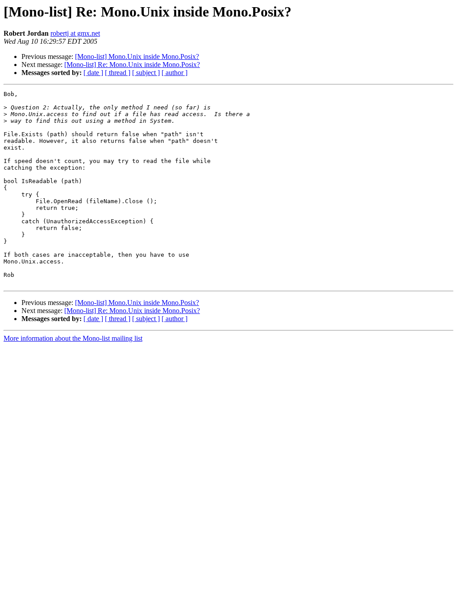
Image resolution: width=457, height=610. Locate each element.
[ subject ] (146, 72)
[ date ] (93, 72)
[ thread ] (117, 72)
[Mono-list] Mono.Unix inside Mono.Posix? (137, 56)
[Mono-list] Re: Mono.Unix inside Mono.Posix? (132, 64)
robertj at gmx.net (75, 33)
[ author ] (174, 72)
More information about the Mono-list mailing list (73, 338)
